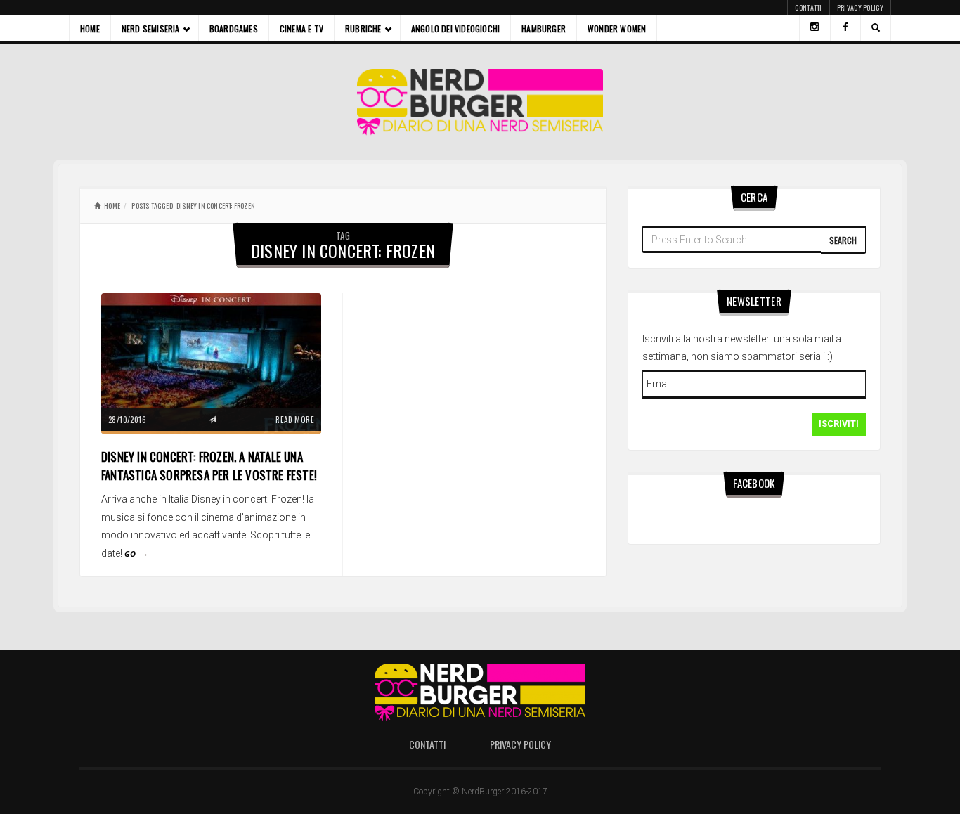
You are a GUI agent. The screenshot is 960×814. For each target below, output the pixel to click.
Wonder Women (617, 28)
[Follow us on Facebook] (845, 28)
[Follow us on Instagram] (814, 28)
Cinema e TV (301, 28)
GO (136, 553)
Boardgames (233, 28)
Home (90, 28)
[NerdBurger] (480, 102)
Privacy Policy (860, 7)
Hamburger (543, 28)
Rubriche (363, 28)
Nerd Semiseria (151, 28)
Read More (294, 419)
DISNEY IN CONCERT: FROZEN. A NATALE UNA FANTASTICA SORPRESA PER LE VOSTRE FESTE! (209, 466)
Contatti (808, 7)
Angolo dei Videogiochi (455, 28)
